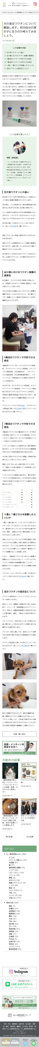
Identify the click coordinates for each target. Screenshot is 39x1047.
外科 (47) (13, 918)
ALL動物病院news (19, 12)
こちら (14, 226)
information (10, 12)
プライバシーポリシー (19, 1033)
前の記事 (9, 836)
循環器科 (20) (14, 913)
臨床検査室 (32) (15, 949)
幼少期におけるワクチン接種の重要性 (19, 55)
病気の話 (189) (12, 902)
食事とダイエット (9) (17, 882)
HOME (4, 12)
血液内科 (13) (14, 941)
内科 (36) (12, 921)
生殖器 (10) (13, 936)
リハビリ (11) (14, 946)
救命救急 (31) (14, 929)
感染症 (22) (13, 944)
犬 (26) (12, 857)
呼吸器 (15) (13, 931)
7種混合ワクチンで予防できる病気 (18, 62)
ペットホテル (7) (15, 890)
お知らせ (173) (15, 898)
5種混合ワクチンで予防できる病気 (18, 59)
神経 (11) (13, 934)
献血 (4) (12, 887)
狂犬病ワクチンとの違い (14, 52)
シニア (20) (13, 870)
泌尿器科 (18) (14, 911)
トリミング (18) (15, 895)
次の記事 (29, 836)
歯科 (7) (12, 906)
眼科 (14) (13, 916)
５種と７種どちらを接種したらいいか (19, 65)
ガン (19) (13, 926)
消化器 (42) (13, 923)
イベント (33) (14, 875)
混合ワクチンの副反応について (17, 68)
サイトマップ (19, 1031)
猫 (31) (12, 865)
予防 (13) (12, 893)
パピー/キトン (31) (16, 872)
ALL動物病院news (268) (16, 854)
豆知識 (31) (13, 862)
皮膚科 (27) (13, 908)
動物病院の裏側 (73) (17, 867)
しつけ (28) (13, 885)
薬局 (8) (12, 877)
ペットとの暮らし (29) (18, 860)
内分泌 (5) (13, 939)
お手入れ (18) (14, 880)
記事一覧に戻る (19, 734)
